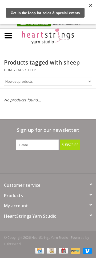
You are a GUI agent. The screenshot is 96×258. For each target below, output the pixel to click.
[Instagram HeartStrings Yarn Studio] (77, 161)
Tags (20, 70)
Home (8, 70)
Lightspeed (12, 244)
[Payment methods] (39, 250)
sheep (31, 70)
